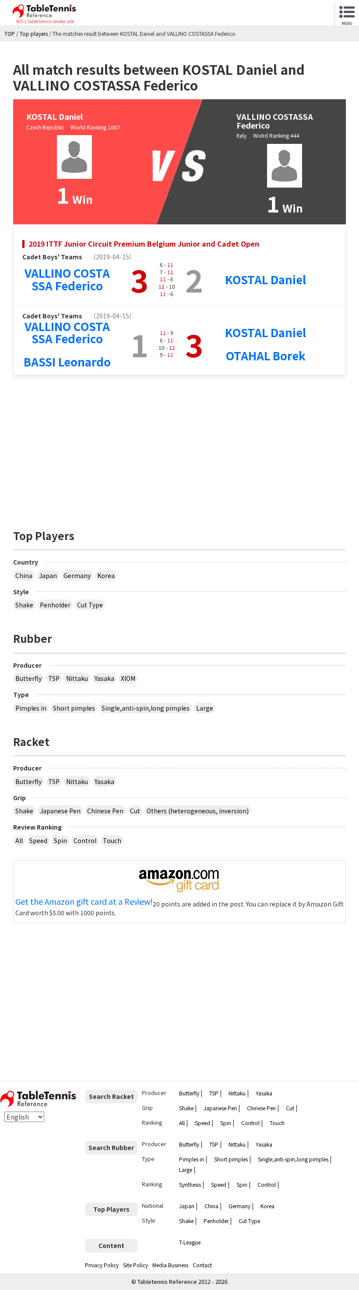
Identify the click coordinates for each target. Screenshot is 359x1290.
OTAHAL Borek (266, 355)
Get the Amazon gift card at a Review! (84, 901)
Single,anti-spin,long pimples (146, 708)
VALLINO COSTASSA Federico (67, 279)
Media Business (170, 1265)
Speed (38, 840)
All (19, 840)
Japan (48, 575)
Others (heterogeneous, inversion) (198, 810)
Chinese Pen (105, 810)
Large (204, 708)
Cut (135, 810)
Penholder (55, 604)
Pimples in (30, 708)
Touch (112, 840)
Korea (106, 575)
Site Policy (135, 1265)
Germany (77, 575)
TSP (54, 678)
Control (85, 840)
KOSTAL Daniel (265, 279)
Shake (24, 604)
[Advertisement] (179, 448)
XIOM (128, 678)
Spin (60, 840)
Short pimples (74, 708)
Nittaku (77, 678)
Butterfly (28, 678)
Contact (202, 1265)
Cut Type (90, 604)
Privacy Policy (102, 1265)
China (23, 575)
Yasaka (104, 678)
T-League (190, 1242)
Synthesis (190, 1184)
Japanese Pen (60, 810)
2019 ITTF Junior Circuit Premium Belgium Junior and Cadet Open (144, 243)
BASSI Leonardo (67, 361)
